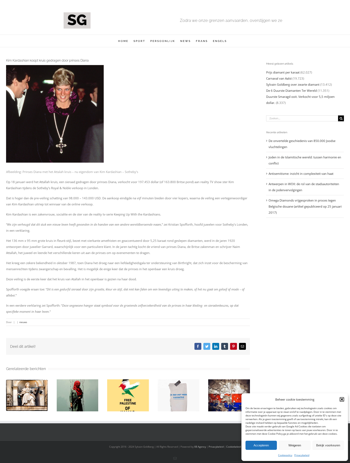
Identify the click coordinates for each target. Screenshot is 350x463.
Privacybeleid (301, 455)
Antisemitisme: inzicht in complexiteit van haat (301, 174)
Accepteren (261, 445)
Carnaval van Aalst (279, 78)
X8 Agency (200, 446)
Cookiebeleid (233, 446)
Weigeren (294, 445)
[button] (342, 399)
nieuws (23, 322)
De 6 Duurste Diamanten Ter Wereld (291, 91)
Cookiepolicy (285, 455)
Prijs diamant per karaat (283, 72)
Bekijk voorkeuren (328, 445)
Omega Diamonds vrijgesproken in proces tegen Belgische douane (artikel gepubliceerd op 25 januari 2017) (305, 206)
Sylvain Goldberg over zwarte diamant (292, 84)
